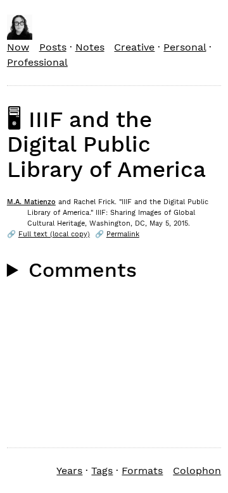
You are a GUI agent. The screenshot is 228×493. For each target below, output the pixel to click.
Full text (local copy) (54, 234)
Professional (37, 62)
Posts (52, 47)
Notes (89, 47)
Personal (184, 47)
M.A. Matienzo (31, 202)
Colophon (197, 471)
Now (18, 47)
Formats (142, 471)
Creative (134, 47)
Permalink (122, 234)
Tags (102, 471)
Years (69, 471)
